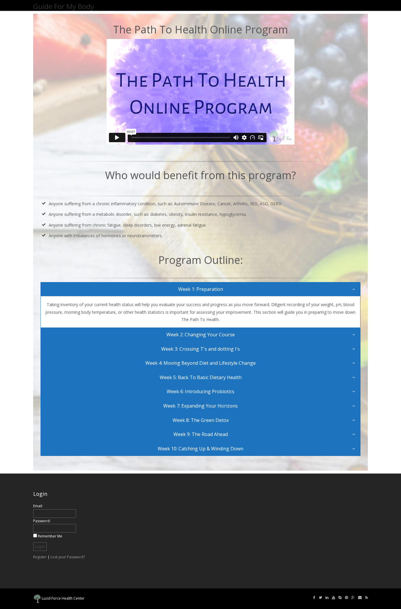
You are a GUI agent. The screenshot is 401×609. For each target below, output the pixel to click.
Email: (38, 505)
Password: (41, 520)
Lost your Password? (67, 556)
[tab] (200, 289)
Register (40, 556)
